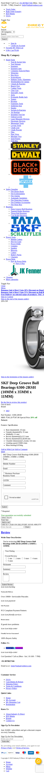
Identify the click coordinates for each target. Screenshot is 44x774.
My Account (11, 700)
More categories (12, 279)
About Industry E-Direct (15, 714)
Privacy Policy (11, 688)
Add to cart (6, 522)
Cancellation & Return (14, 682)
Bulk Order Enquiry (13, 11)
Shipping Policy (12, 684)
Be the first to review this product (14, 402)
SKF (8, 411)
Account (9, 764)
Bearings (9, 207)
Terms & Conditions (14, 686)
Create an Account (18, 46)
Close (3, 286)
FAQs (8, 16)
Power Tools (11, 237)
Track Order (10, 9)
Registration (10, 704)
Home (8, 698)
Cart (7, 771)
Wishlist (9, 769)
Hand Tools (10, 60)
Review (5, 532)
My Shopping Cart (13, 702)
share (3, 452)
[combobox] (12, 36)
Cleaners (9, 277)
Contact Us (10, 721)
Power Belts (10, 259)
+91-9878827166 (25, 3)
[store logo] (22, 27)
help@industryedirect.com (32, 5)
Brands (8, 718)
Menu (3, 288)
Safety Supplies (12, 189)
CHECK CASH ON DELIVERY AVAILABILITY (21, 525)
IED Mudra (10, 14)
